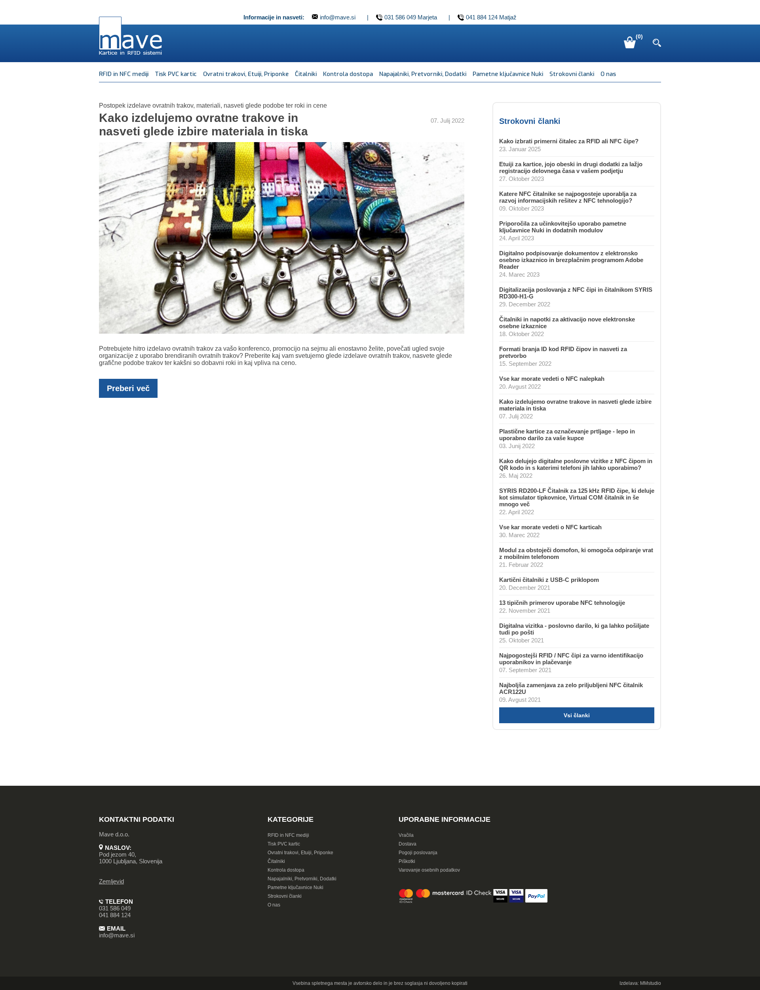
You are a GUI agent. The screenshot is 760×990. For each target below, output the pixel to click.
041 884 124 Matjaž (491, 17)
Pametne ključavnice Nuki (508, 74)
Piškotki (407, 861)
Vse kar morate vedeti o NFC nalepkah (551, 378)
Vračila (406, 835)
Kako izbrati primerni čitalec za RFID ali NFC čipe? (568, 141)
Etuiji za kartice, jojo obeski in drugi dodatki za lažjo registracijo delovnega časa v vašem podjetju (570, 167)
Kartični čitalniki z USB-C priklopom (549, 579)
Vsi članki (577, 715)
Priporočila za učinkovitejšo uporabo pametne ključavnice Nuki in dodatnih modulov (562, 227)
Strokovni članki (571, 74)
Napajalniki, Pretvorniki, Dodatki (422, 74)
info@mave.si (337, 17)
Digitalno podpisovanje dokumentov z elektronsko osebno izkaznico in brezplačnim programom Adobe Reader (571, 260)
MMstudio (650, 983)
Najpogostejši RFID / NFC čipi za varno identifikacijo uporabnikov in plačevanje (571, 658)
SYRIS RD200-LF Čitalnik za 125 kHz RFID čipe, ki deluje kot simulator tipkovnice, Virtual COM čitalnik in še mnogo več (576, 497)
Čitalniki (306, 74)
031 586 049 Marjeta (410, 17)
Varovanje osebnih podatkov (429, 870)
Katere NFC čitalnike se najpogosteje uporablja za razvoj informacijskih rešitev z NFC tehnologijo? (567, 197)
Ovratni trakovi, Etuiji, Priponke (246, 74)
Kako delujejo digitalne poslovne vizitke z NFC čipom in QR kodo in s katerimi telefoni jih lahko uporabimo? (575, 464)
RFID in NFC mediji (123, 74)
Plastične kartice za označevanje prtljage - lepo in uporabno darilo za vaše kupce (567, 434)
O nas (608, 74)
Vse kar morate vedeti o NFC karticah (550, 527)
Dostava (407, 844)
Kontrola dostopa (348, 74)
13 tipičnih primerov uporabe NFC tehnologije (562, 602)
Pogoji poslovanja (418, 852)
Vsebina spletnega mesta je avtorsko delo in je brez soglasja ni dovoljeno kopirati (380, 983)
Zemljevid (111, 881)
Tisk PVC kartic (176, 74)
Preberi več (128, 388)
